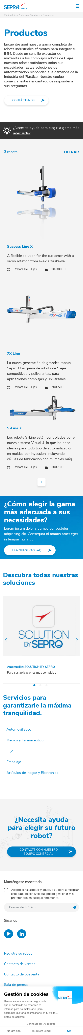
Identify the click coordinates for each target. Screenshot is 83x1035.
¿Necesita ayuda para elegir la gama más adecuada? (46, 130)
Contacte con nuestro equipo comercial (39, 852)
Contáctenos (23, 100)
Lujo (9, 751)
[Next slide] (77, 640)
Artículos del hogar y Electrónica (32, 772)
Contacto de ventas (19, 963)
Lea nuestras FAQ (26, 550)
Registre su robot (18, 953)
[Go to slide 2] (40, 685)
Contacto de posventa (21, 974)
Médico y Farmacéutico (25, 740)
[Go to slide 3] (47, 685)
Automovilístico (18, 729)
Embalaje (13, 761)
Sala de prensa (16, 984)
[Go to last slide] (6, 640)
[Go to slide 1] (34, 685)
